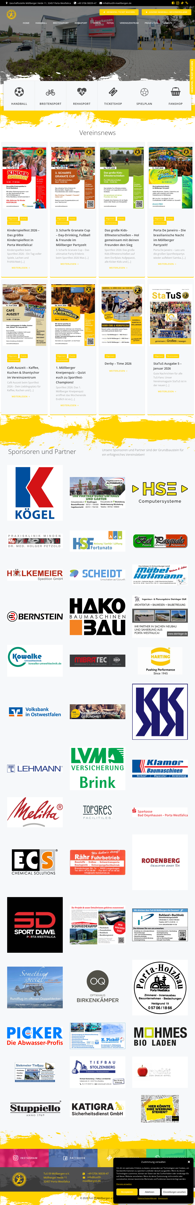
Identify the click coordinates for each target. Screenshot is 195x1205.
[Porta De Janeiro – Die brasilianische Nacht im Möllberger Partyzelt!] (170, 177)
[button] (188, 1161)
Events (168, 23)
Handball (41, 23)
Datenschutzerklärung (147, 1198)
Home (26, 23)
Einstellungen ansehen (174, 1192)
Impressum (163, 1198)
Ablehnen (149, 1192)
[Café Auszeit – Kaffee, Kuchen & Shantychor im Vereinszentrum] (24, 315)
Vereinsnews (13, 222)
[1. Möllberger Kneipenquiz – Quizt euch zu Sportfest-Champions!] (73, 315)
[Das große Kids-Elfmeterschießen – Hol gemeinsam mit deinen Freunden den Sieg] (122, 177)
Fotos (110, 23)
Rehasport (81, 23)
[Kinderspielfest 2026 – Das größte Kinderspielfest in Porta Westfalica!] (24, 177)
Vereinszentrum (129, 23)
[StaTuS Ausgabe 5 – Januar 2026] (170, 315)
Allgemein (12, 218)
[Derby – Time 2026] (122, 315)
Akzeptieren (127, 1192)
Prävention (151, 23)
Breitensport (61, 23)
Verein (97, 23)
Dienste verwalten (124, 1184)
